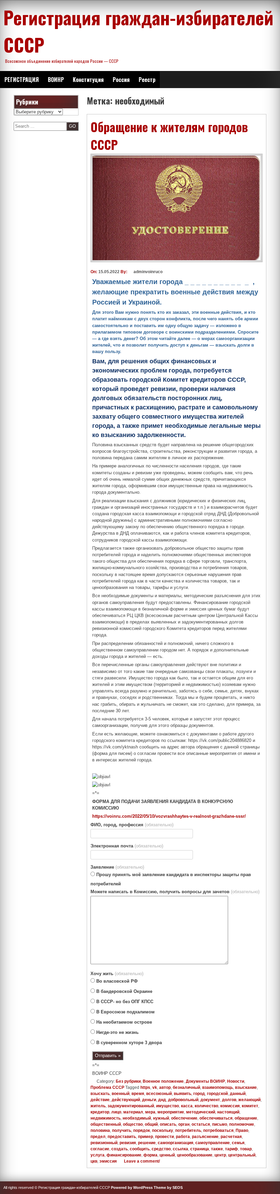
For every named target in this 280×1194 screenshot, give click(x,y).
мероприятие (170, 1112)
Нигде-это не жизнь (117, 1032)
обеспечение (184, 1118)
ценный (167, 1155)
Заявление (117, 867)
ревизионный (103, 1142)
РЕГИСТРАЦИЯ (21, 79)
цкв (93, 1161)
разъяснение (205, 1136)
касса (187, 1106)
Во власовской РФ (116, 981)
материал (133, 1112)
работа (183, 1136)
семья (238, 1142)
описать (168, 1124)
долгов (229, 1099)
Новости (235, 1081)
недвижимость (105, 1118)
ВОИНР (56, 79)
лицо (116, 1112)
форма (150, 1155)
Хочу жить (116, 973)
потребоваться (218, 1130)
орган (184, 1124)
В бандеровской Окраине (123, 991)
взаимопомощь (217, 1087)
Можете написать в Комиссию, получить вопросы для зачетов (175, 891)
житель (98, 1106)
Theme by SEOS (168, 1187)
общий (151, 1124)
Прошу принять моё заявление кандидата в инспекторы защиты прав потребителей (170, 879)
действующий (126, 1099)
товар (246, 1149)
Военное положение (163, 1081)
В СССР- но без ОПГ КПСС (124, 1001)
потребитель (188, 1130)
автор (165, 1087)
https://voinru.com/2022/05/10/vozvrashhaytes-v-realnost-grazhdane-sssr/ (169, 816)
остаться (201, 1124)
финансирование (124, 1155)
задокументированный (131, 1106)
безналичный (186, 1087)
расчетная (231, 1136)
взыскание (246, 1087)
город (199, 1093)
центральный (241, 1155)
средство (161, 1149)
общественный (105, 1124)
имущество (167, 1106)
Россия (121, 79)
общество (133, 1124)
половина (100, 1130)
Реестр (147, 79)
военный (120, 1093)
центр (220, 1155)
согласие (99, 1149)
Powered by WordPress (132, 1187)
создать (119, 1149)
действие (100, 1099)
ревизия (128, 1142)
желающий (249, 1099)
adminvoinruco (148, 271)
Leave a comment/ (141, 1161)
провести (164, 1136)
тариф (231, 1149)
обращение (246, 1118)
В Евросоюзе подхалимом (125, 1011)
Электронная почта (126, 845)
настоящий (228, 1112)
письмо (219, 1124)
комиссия (230, 1106)
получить (121, 1130)
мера (150, 1112)
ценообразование (194, 1155)
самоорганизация (175, 1142)
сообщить (140, 1149)
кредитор (99, 1112)
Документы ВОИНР (205, 1081)
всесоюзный (159, 1093)
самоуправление (212, 1142)
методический (200, 1112)
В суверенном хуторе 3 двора (128, 1042)
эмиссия (108, 1161)
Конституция (88, 79)
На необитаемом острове (123, 1022)
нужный (161, 1118)
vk (154, 1087)
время (137, 1093)
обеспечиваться (216, 1118)
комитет (250, 1106)
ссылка (180, 1149)
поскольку (162, 1130)
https (145, 1087)
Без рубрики (128, 1081)
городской (217, 1093)
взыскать (100, 1093)
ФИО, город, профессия (131, 824)
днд (162, 1099)
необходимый (137, 1118)
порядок (141, 1130)
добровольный (183, 1099)
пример (145, 1136)
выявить (182, 1093)
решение (147, 1142)
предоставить (122, 1136)
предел (98, 1136)
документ (210, 1099)
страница (199, 1149)
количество (206, 1106)
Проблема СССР (107, 1087)
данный (238, 1093)
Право (242, 1130)
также (217, 1149)
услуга (97, 1155)
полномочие (241, 1124)
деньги (149, 1099)
